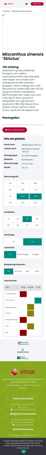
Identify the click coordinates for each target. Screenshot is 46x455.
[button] (26, 4)
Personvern (23, 388)
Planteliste (5, 11)
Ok (24, 451)
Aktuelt (26, 385)
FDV (38, 385)
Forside (8, 385)
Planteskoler (16, 385)
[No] (42, 446)
